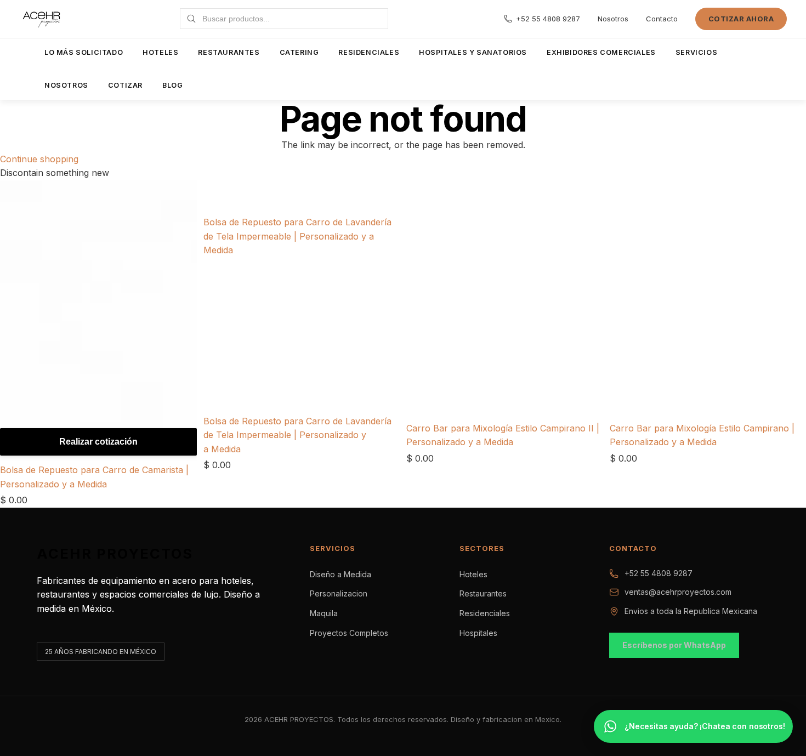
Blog (172, 85)
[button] (693, 726)
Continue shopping (39, 159)
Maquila (324, 613)
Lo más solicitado (83, 52)
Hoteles (160, 52)
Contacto (662, 18)
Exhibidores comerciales (601, 52)
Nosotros (613, 18)
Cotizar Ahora (741, 18)
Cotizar (125, 85)
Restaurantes (228, 52)
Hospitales (478, 633)
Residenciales (368, 52)
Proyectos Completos (349, 633)
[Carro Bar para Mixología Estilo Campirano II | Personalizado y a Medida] (504, 201)
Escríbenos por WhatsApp (674, 645)
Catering (299, 52)
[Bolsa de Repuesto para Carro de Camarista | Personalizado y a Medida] (98, 320)
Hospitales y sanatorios (473, 52)
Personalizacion (338, 593)
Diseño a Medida (340, 574)
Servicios (696, 52)
